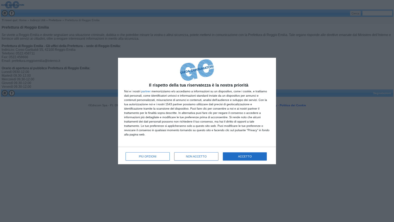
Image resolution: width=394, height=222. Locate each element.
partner (146, 91)
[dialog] (197, 111)
